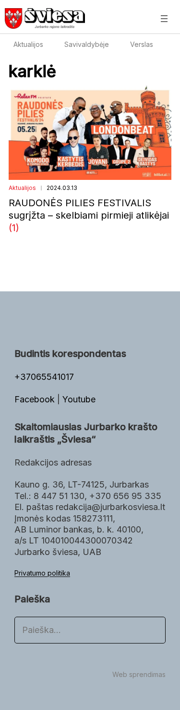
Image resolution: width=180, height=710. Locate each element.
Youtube (79, 399)
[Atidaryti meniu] (164, 18)
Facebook (35, 399)
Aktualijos (22, 187)
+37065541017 (44, 377)
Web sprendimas (139, 674)
